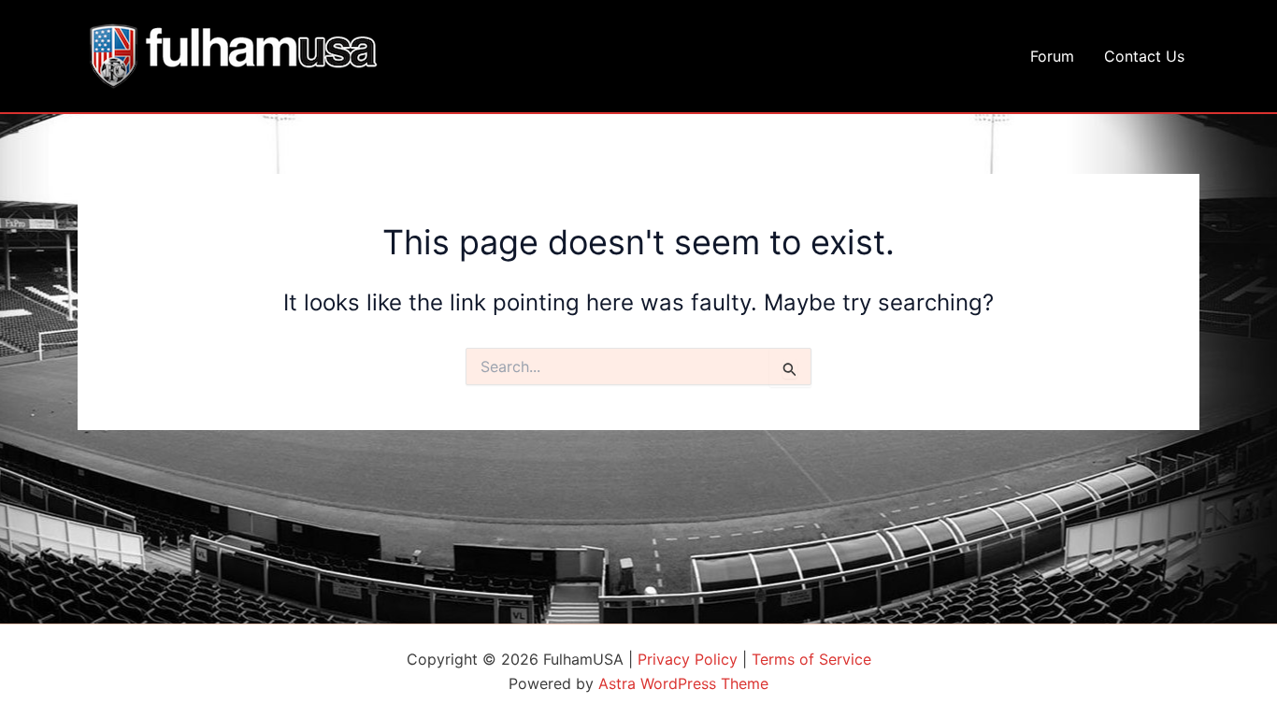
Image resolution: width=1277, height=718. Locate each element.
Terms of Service (811, 659)
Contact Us (1144, 56)
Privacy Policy (688, 659)
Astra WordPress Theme (683, 683)
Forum (1052, 56)
